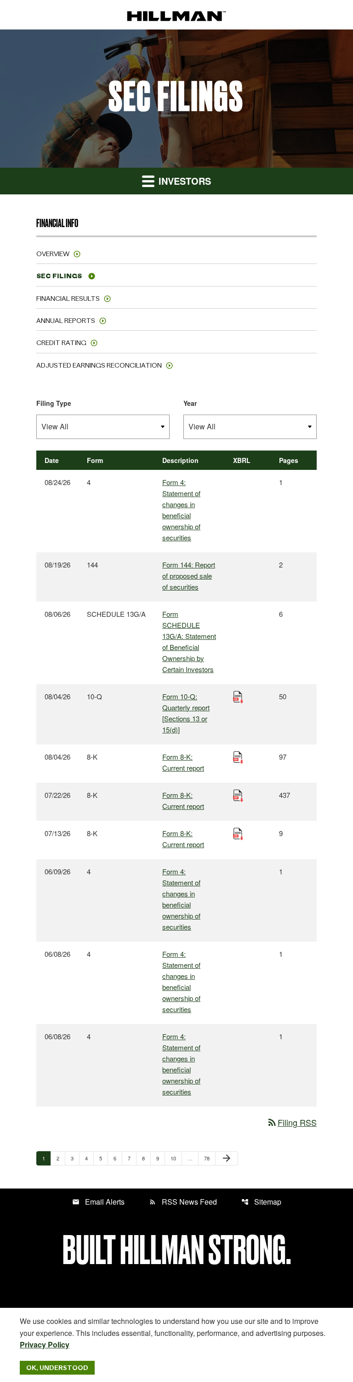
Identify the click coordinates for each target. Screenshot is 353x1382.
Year (190, 403)
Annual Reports (65, 320)
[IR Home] (176, 15)
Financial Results (68, 298)
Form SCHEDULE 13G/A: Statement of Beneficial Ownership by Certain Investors (189, 641)
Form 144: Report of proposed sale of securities (188, 575)
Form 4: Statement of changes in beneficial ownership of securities (181, 509)
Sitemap (261, 1201)
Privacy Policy (44, 1344)
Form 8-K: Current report (183, 762)
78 (209, 1158)
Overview (52, 254)
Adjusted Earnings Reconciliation (99, 365)
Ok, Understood (57, 1368)
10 (176, 1158)
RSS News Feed (183, 1201)
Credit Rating (61, 343)
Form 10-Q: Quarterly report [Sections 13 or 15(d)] (186, 712)
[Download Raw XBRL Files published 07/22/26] (238, 795)
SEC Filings (59, 276)
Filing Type (53, 403)
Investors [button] (183, 180)
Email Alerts (98, 1201)
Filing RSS (292, 1122)
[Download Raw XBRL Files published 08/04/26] (238, 696)
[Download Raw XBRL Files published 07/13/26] (238, 833)
